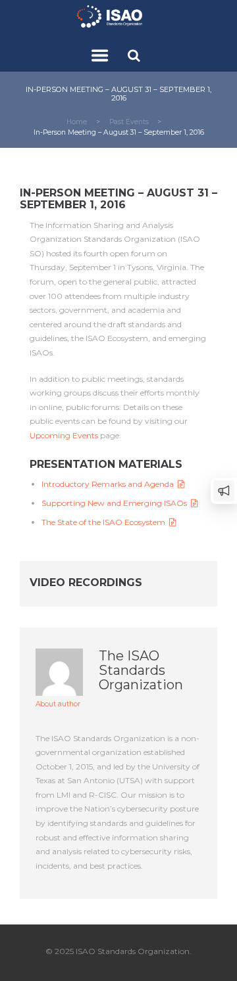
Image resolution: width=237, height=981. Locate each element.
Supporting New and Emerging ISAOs (116, 503)
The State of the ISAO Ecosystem (105, 522)
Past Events (129, 122)
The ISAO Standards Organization (141, 670)
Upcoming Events (64, 435)
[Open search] (135, 55)
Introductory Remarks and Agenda (109, 484)
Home (76, 122)
